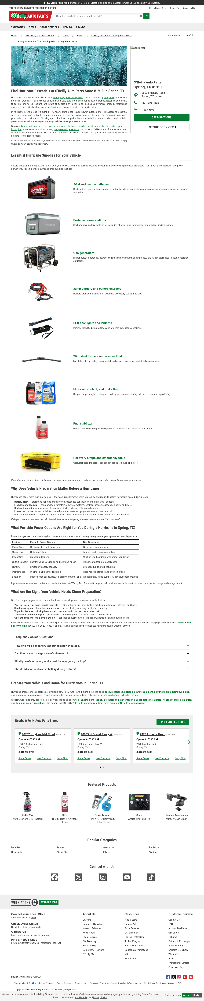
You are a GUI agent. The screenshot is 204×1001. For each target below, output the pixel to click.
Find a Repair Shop (157, 8)
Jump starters (82, 288)
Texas (65, 35)
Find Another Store (173, 722)
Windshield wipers (85, 356)
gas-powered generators (66, 129)
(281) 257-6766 (26, 751)
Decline (197, 995)
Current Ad (174, 8)
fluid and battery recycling (30, 702)
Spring (80, 35)
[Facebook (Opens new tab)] (168, 976)
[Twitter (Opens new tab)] (173, 976)
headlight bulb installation (177, 699)
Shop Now (148, 110)
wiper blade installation (149, 699)
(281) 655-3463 (85, 751)
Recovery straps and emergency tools (99, 458)
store (33, 917)
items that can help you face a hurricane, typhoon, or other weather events (62, 126)
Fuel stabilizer (82, 423)
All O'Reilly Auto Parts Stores (39, 35)
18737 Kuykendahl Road (38, 734)
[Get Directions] (138, 47)
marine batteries (98, 184)
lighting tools (108, 97)
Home (14, 35)
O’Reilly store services (132, 702)
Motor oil (79, 389)
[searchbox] (98, 16)
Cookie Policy (81, 997)
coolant (92, 389)
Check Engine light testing (87, 699)
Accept (186, 995)
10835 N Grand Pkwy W (97, 734)
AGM (76, 184)
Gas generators (83, 253)
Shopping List (189, 8)
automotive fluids (179, 691)
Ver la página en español (180, 35)
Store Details (24, 758)
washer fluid (113, 356)
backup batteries (114, 691)
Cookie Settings (172, 995)
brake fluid (112, 389)
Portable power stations (89, 220)
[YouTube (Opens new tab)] (185, 976)
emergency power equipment (68, 97)
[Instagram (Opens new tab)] (179, 976)
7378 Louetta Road (152, 734)
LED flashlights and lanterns (92, 323)
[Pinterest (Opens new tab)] (191, 976)
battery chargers (110, 288)
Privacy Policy (100, 997)
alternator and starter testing (119, 699)
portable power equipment (138, 691)
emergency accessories (28, 694)
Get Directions (161, 117)
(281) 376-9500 (144, 751)
